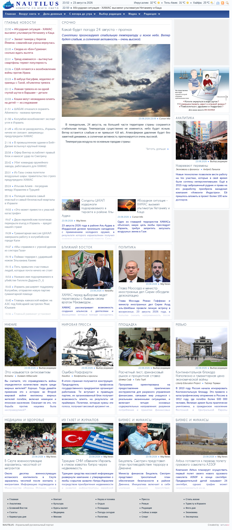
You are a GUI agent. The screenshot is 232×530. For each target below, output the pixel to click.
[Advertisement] (201, 42)
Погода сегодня (106, 512)
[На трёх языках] (201, 90)
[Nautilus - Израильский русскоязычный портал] (8, 5)
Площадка (103, 508)
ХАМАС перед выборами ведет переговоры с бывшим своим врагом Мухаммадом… (84, 298)
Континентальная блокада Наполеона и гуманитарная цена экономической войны (200, 375)
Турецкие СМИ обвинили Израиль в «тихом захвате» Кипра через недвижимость (86, 464)
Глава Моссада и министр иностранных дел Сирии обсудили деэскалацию (144, 291)
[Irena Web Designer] (225, 524)
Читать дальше (156, 148)
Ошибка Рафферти (77, 372)
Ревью (145, 503)
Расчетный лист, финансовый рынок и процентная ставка (141, 373)
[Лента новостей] (222, 2)
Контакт (57, 499)
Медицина (58, 512)
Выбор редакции (218, 161)
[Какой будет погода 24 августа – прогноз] (116, 115)
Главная (13, 499)
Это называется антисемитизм (27, 372)
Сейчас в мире (149, 512)
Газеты (13, 512)
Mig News (81, 220)
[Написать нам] (217, 2)
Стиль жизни (192, 499)
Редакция (147, 508)
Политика (103, 516)
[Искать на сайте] (227, 2)
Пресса (146, 499)
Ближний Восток (18, 508)
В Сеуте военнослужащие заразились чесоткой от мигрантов (23, 464)
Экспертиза (192, 516)
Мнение (57, 516)
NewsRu (109, 290)
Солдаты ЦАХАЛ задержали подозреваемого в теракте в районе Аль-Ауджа (88, 208)
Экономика (191, 512)
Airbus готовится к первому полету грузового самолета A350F (201, 462)
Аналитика (15, 503)
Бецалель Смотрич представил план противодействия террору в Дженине (143, 464)
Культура (58, 503)
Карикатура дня (17, 516)
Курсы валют (60, 508)
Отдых (101, 503)
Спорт (145, 516)
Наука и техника (106, 499)
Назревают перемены (192, 165)
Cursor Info (164, 118)
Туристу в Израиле (196, 503)
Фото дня (191, 508)
